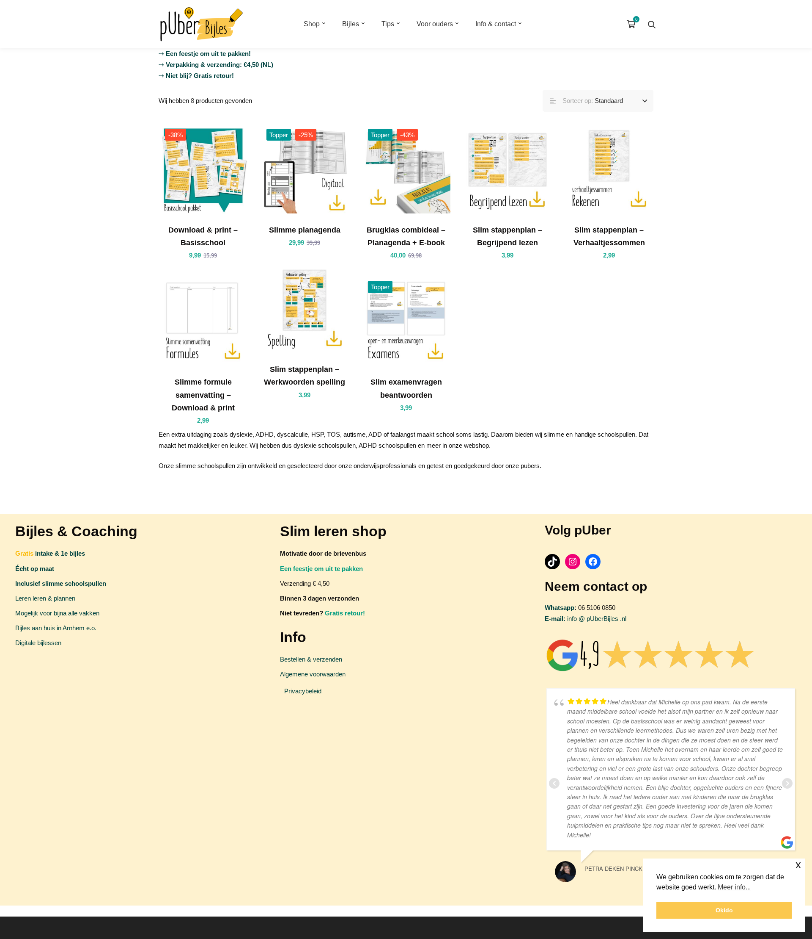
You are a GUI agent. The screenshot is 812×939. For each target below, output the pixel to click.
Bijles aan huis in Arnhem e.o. (55, 628)
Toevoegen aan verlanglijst (226, 169)
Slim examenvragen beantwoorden (406, 388)
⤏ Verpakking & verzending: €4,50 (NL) (216, 64)
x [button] (798, 865)
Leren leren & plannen (45, 598)
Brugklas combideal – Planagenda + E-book (406, 236)
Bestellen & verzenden (311, 659)
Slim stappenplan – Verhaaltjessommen (609, 236)
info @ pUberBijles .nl (585, 618)
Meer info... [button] (734, 887)
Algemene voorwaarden (313, 674)
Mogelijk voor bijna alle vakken (57, 613)
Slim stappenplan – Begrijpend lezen (507, 236)
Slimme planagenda (304, 230)
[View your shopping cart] (633, 24)
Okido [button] (724, 910)
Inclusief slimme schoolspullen (60, 583)
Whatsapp (559, 607)
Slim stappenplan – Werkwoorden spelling (304, 375)
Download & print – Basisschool (203, 236)
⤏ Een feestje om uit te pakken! (205, 53)
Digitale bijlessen (38, 642)
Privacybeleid (302, 691)
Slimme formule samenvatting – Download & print (203, 395)
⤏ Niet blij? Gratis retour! (196, 75)
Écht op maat (34, 568)
